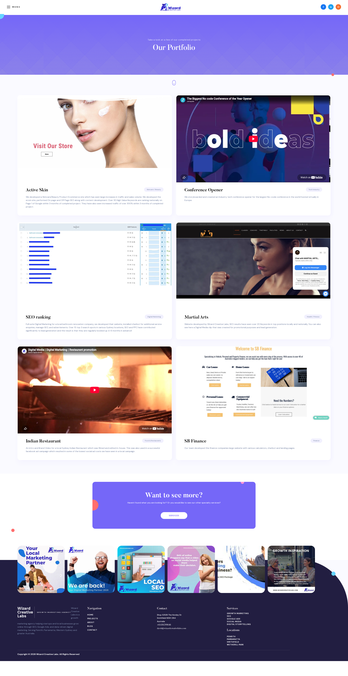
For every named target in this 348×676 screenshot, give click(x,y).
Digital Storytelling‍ (239, 624)
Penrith (231, 636)
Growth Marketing (238, 613)
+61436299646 (164, 625)
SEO (229, 616)
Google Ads (233, 619)
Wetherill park (235, 645)
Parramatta (233, 639)
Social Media (234, 621)
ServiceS (174, 515)
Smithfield (233, 642)
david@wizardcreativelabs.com (171, 628)
